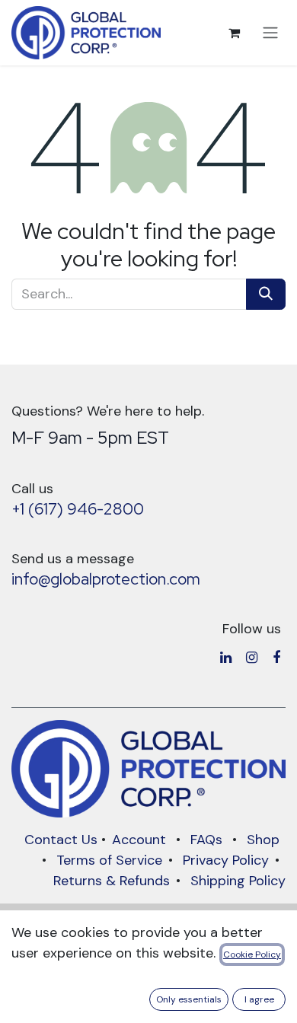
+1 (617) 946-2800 (77, 509)
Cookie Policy (252, 954)
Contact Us (60, 839)
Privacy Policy (226, 860)
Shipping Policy (238, 881)
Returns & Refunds (111, 881)
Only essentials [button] (189, 999)
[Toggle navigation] (270, 33)
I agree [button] (259, 999)
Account (139, 839)
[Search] (266, 294)
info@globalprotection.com (105, 579)
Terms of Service (109, 860)
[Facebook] (276, 658)
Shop (263, 839)
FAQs (206, 839)
